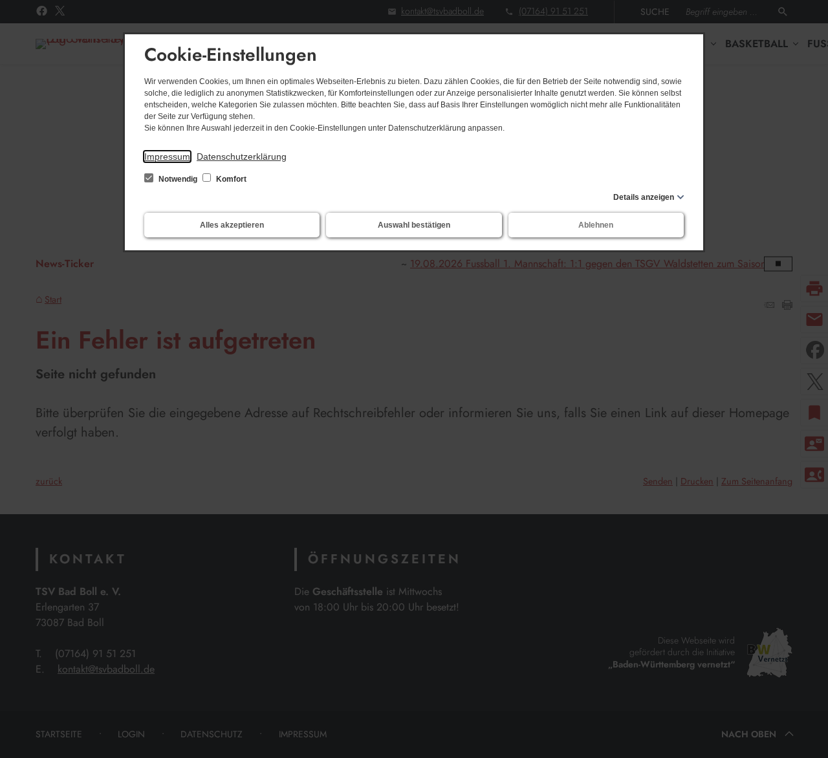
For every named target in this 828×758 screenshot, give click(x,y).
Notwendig (178, 179)
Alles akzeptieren (232, 225)
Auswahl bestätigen (414, 225)
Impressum (167, 156)
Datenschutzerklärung (242, 156)
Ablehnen (595, 225)
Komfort (230, 179)
